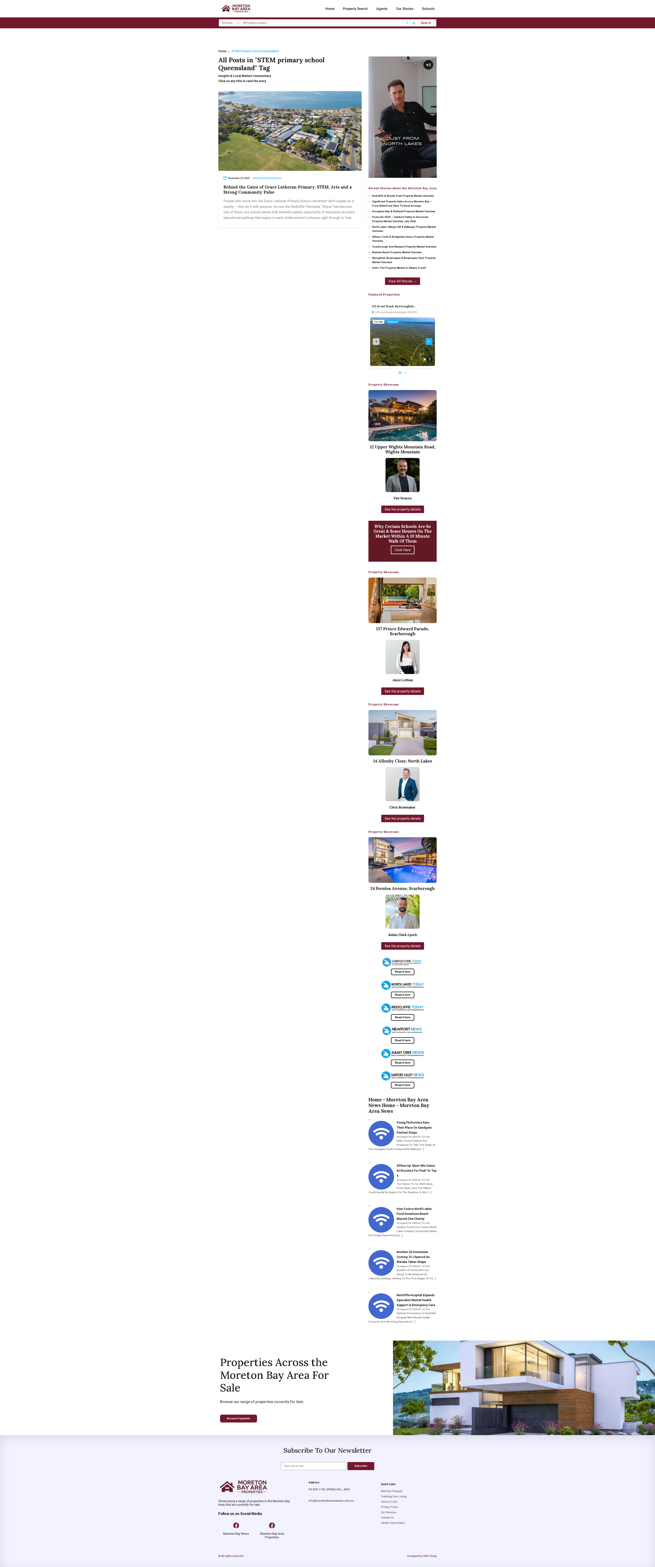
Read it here (402, 971)
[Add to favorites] (425, 359)
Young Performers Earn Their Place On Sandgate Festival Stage (414, 1127)
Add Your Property (392, 1491)
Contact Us (387, 1517)
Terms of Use (389, 1501)
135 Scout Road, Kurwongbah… (394, 306)
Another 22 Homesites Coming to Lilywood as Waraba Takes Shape (413, 1257)
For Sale (378, 321)
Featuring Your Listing (394, 1496)
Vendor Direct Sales (393, 1523)
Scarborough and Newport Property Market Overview (404, 246)
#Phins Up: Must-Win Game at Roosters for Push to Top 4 (416, 1170)
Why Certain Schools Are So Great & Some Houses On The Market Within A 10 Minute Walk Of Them (403, 534)
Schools (428, 9)
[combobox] (230, 22)
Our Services (388, 1512)
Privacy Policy (389, 1507)
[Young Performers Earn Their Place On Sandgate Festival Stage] (381, 1133)
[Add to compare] (429, 359)
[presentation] (376, 341)
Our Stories (404, 9)
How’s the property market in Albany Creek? (399, 267)
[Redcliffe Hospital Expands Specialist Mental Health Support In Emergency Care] (381, 1305)
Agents (382, 9)
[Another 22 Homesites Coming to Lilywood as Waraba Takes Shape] (381, 1262)
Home (329, 9)
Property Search (355, 9)
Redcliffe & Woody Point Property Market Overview (403, 195)
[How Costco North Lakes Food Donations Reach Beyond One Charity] (381, 1219)
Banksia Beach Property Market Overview (397, 252)
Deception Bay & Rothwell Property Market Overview (403, 211)
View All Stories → (402, 281)
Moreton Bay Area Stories (267, 178)
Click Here (403, 550)
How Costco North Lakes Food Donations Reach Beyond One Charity (414, 1214)
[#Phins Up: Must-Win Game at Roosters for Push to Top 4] (381, 1176)
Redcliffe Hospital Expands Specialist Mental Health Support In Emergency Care (416, 1300)
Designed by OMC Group (422, 1556)
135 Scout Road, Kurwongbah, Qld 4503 (395, 312)
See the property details (403, 509)
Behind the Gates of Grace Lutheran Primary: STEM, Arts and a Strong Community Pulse (287, 189)
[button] (400, 372)
